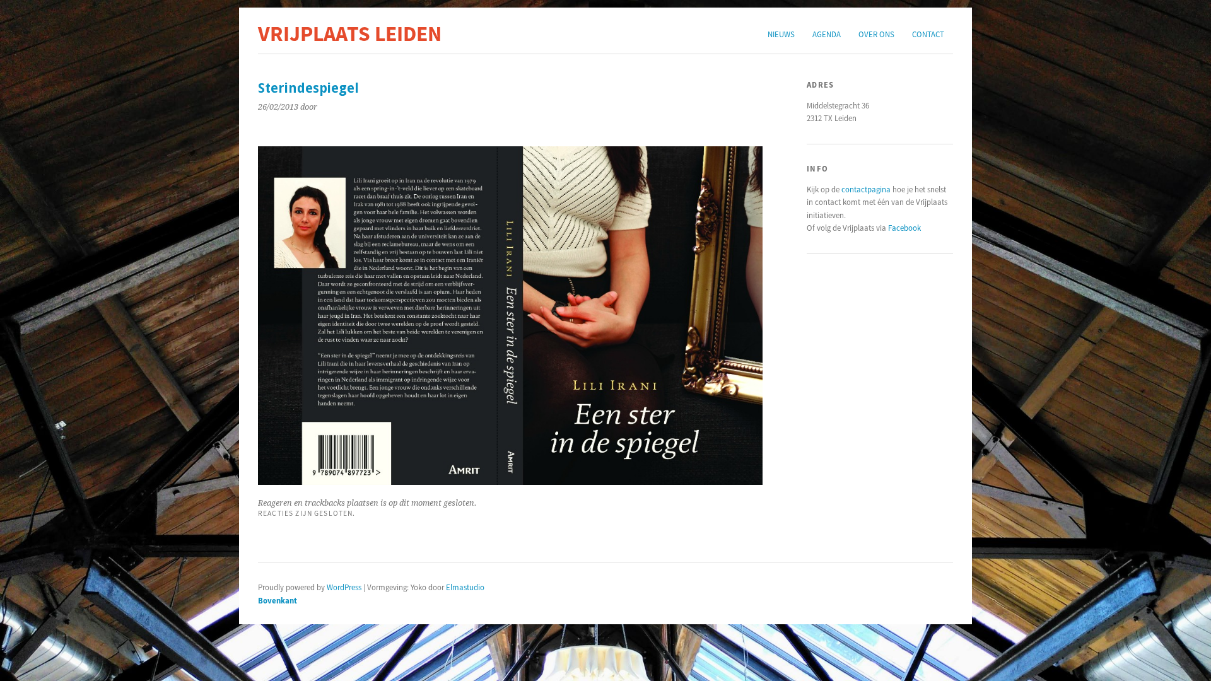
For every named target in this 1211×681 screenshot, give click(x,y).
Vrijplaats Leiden (350, 33)
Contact (928, 34)
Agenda (826, 34)
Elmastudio (465, 587)
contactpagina (866, 189)
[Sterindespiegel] (510, 481)
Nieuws (781, 34)
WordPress (344, 587)
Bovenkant (277, 600)
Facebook (904, 228)
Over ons (876, 34)
